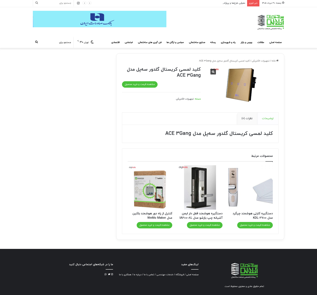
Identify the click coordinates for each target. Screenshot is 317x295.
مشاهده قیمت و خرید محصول (140, 84)
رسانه (213, 42)
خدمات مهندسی (164, 274)
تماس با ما (149, 274)
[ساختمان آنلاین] (270, 22)
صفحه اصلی (275, 42)
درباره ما (137, 274)
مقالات (260, 42)
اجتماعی (129, 42)
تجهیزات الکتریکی (260, 61)
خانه (274, 61)
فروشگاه (180, 274)
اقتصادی (115, 42)
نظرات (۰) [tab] (247, 118)
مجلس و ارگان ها (175, 42)
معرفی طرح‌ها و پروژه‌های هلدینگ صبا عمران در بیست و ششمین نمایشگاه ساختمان (203, 3)
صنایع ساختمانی (197, 42)
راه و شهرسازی (228, 42)
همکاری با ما (125, 274)
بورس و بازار (246, 42)
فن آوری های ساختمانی (149, 42)
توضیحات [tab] (268, 118)
